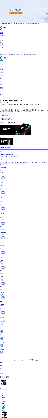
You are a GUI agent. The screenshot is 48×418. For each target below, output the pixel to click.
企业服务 (1, 47)
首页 (1, 29)
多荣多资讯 (1, 40)
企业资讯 (1, 42)
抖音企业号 (25, 54)
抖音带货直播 (10, 54)
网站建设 (1, 389)
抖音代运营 (18, 54)
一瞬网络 (4, 389)
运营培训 (1, 35)
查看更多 (1, 137)
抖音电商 (31, 54)
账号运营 (1, 32)
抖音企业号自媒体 (6, 122)
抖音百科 (1, 43)
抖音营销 (34, 54)
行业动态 (1, 50)
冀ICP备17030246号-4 (3, 388)
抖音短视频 (21, 54)
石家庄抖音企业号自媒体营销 (12, 122)
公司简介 (1, 373)
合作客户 (1, 38)
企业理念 (1, 87)
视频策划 (1, 33)
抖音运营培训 (14, 54)
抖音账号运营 (6, 54)
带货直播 (1, 69)
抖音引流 (28, 54)
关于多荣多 (1, 44)
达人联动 (1, 34)
